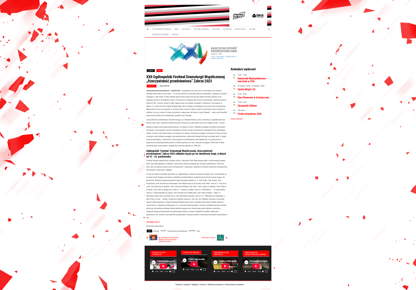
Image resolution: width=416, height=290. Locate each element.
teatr (198, 231)
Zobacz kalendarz (237, 119)
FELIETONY (216, 29)
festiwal (163, 231)
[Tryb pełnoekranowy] (174, 271)
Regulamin (194, 285)
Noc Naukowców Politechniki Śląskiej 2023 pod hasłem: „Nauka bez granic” (168, 239)
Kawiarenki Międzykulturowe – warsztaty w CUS (253, 80)
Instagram (186, 285)
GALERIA (252, 29)
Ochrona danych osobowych (234, 285)
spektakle (192, 231)
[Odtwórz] (153, 271)
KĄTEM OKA (227, 29)
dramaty (156, 231)
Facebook (178, 285)
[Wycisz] (170, 271)
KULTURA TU (186, 29)
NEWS (176, 29)
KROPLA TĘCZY (240, 29)
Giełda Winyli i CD (246, 89)
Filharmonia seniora (208, 238)
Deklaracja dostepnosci (216, 285)
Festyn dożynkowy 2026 (250, 113)
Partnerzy (203, 285)
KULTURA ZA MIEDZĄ (201, 29)
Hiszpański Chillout (247, 105)
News (159, 70)
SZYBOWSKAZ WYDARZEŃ (161, 29)
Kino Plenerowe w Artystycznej (253, 97)
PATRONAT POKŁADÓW (160, 35)
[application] (163, 266)
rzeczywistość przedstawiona (177, 231)
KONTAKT (175, 35)
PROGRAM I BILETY (153, 222)
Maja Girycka (164, 86)
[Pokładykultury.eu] (148, 29)
